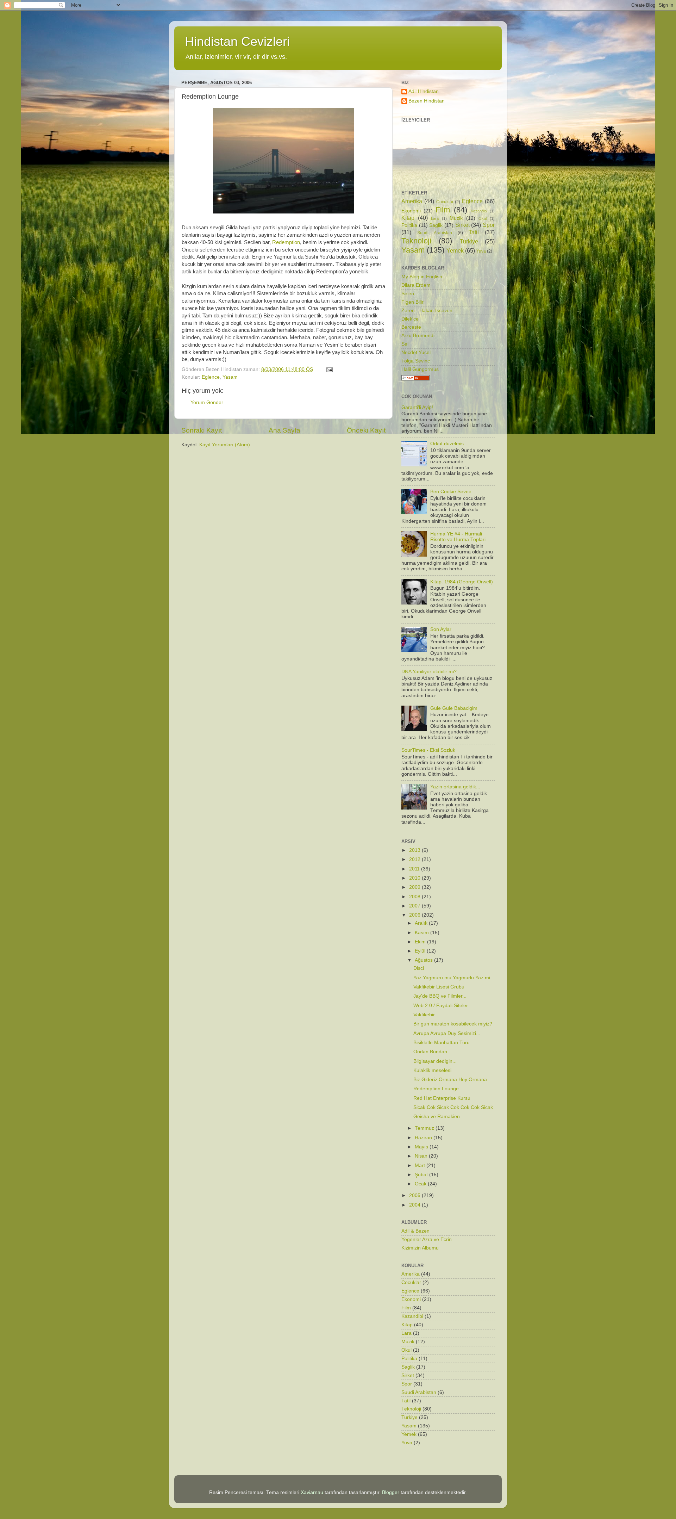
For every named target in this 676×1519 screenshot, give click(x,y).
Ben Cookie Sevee (450, 491)
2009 (415, 887)
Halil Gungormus (420, 369)
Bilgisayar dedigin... (435, 1061)
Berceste (411, 327)
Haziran (424, 1137)
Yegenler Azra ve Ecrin (426, 1239)
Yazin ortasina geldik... (455, 786)
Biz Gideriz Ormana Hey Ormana (450, 1079)
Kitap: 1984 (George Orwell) (461, 581)
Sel (404, 344)
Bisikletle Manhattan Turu (441, 1042)
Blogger (390, 1492)
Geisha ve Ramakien (436, 1116)
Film (443, 209)
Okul (482, 218)
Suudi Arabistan (434, 232)
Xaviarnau (312, 1492)
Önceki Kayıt (366, 430)
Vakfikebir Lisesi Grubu (438, 987)
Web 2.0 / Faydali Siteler (440, 1005)
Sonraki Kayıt (201, 430)
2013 (415, 850)
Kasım (422, 932)
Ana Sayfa (284, 430)
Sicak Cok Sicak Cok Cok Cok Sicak (453, 1107)
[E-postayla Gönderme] (329, 369)
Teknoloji (416, 240)
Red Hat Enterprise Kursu (441, 1098)
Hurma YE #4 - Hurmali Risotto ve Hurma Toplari (458, 536)
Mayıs (422, 1146)
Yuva (481, 251)
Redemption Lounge (436, 1088)
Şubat (422, 1174)
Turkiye (469, 241)
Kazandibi (479, 211)
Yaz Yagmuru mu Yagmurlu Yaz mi (451, 977)
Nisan (422, 1156)
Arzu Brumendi (417, 335)
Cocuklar (444, 201)
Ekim (421, 941)
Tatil (474, 232)
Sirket (462, 225)
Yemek (455, 250)
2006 (415, 915)
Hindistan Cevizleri (237, 41)
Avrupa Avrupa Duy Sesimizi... (446, 1033)
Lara (435, 218)
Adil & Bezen (415, 1231)
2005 (415, 1195)
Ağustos (424, 960)
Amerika (411, 201)
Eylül (421, 951)
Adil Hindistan (423, 91)
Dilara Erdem (416, 285)
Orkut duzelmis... (449, 443)
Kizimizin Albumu (420, 1248)
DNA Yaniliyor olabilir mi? (429, 671)
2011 (415, 869)
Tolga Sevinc (415, 361)
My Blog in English (421, 276)
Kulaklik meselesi (432, 1070)
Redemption (286, 242)
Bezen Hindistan (426, 101)
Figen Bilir (412, 302)
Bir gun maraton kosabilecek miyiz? (452, 1024)
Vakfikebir (424, 1014)
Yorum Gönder (206, 402)
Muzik (456, 218)
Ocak (421, 1183)
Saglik (436, 225)
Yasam (230, 377)
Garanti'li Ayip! (417, 407)
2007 (415, 906)
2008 (415, 896)
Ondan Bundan (430, 1051)
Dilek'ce (410, 319)
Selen (407, 293)
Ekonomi (411, 210)
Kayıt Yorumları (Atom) (224, 444)
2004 (415, 1205)
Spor (489, 225)
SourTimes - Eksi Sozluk (428, 750)
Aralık (422, 923)
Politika (409, 225)
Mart (420, 1165)
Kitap (407, 218)
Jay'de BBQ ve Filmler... (440, 996)
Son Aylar (440, 629)
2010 (415, 878)
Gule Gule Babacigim (453, 708)
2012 (415, 859)
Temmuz (425, 1128)
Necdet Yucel (416, 352)
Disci (418, 968)
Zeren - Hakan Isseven (426, 310)
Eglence (211, 377)
